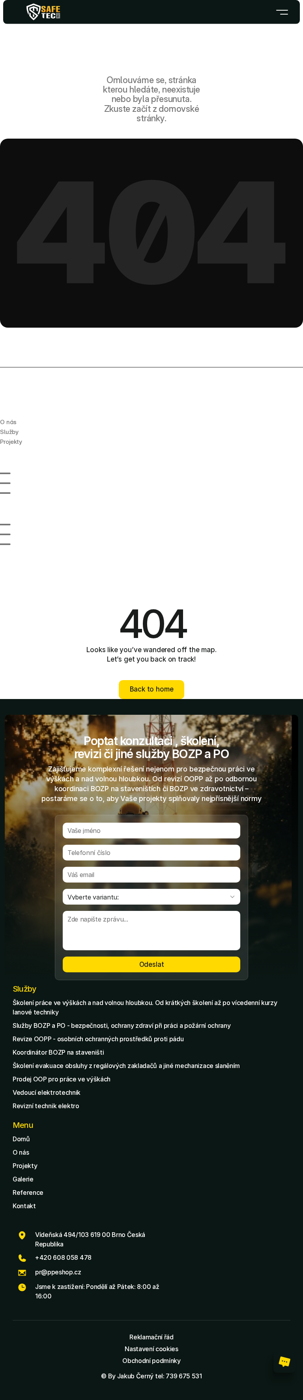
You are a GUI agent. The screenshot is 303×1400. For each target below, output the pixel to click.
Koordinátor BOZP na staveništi (58, 1052)
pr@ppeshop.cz (58, 1272)
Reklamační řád (151, 1337)
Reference (28, 1192)
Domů (21, 1139)
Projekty (25, 1166)
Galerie (23, 1179)
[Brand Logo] (43, 12)
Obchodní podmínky (151, 1361)
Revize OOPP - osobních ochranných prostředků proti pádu (98, 1039)
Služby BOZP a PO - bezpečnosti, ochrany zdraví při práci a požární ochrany (121, 1025)
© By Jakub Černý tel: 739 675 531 (151, 1376)
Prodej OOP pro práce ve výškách (61, 1079)
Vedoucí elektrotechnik (46, 1092)
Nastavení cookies (151, 1349)
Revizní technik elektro (46, 1106)
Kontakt (24, 1206)
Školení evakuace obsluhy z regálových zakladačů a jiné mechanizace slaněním (126, 1066)
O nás (21, 1152)
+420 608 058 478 (63, 1257)
